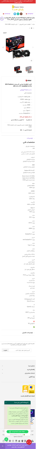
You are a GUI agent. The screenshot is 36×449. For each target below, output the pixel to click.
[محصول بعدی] (29, 28)
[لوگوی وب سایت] (18, 8)
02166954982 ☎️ (29, 14)
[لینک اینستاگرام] (21, 14)
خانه (33, 24)
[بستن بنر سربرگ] (2, 1)
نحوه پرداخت (24, 416)
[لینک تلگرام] (15, 14)
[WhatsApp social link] (18, 14)
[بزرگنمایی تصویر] (31, 61)
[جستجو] (1, 18)
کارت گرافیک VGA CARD (11, 24)
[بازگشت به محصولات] (31, 28)
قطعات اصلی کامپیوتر (24, 24)
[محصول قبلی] (34, 28)
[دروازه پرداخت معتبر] (32, 389)
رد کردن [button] (2, 446)
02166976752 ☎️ (6, 14)
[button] (33, 47)
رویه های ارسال (16, 416)
